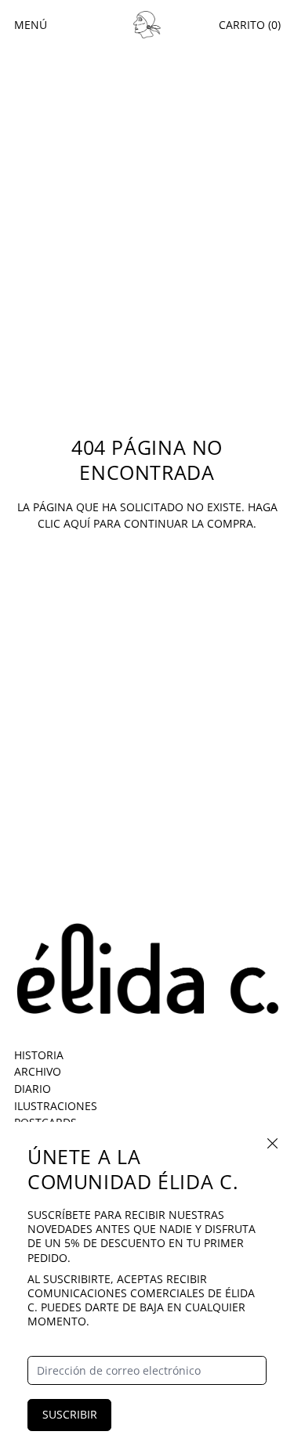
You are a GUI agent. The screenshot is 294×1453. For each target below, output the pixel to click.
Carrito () (250, 24)
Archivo (37, 1071)
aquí (77, 523)
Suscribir (69, 1414)
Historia (39, 1054)
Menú (30, 24)
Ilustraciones (55, 1105)
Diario (32, 1088)
